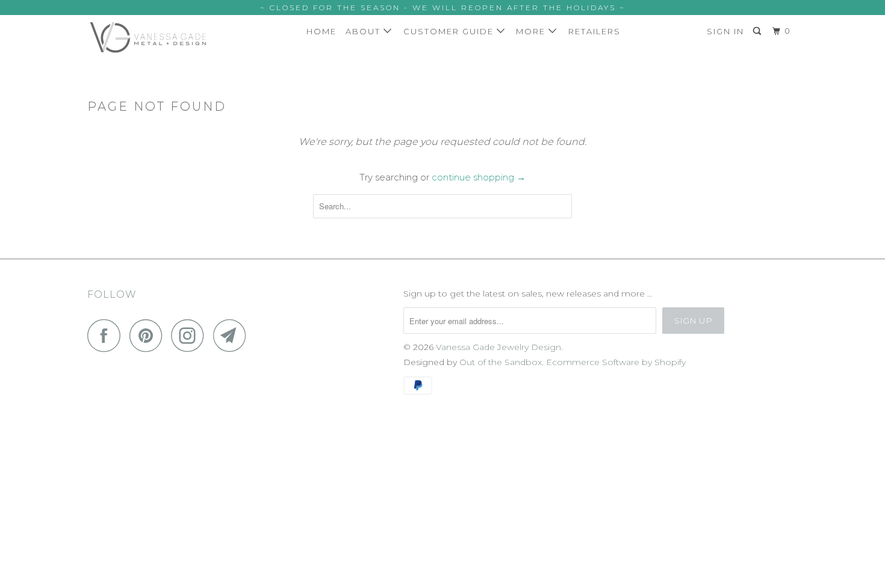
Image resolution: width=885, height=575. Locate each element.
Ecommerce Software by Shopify (616, 362)
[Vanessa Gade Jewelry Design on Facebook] (107, 335)
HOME (321, 31)
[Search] (758, 31)
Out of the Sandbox (500, 362)
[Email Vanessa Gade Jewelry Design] (233, 335)
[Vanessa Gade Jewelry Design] (149, 37)
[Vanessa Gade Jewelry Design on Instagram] (191, 335)
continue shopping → (479, 177)
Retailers (594, 31)
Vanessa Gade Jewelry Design (498, 347)
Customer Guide (450, 31)
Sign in (725, 31)
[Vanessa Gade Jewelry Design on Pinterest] (149, 335)
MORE (532, 31)
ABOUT (365, 31)
